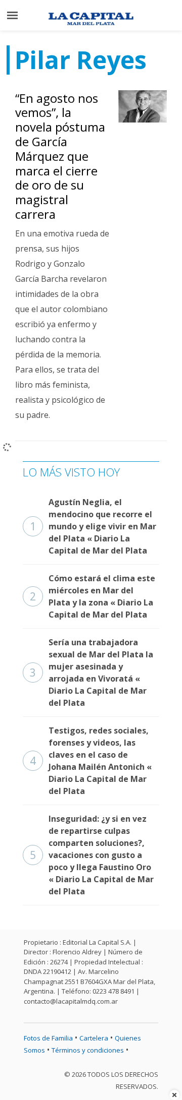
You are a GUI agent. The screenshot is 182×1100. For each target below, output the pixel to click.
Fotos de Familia (48, 1038)
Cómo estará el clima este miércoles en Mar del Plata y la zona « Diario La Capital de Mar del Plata (92, 596)
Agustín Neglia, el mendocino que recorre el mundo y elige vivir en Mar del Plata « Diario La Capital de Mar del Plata (93, 526)
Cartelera (93, 1038)
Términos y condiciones (88, 1050)
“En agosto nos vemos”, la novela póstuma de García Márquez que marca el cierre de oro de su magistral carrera (60, 156)
